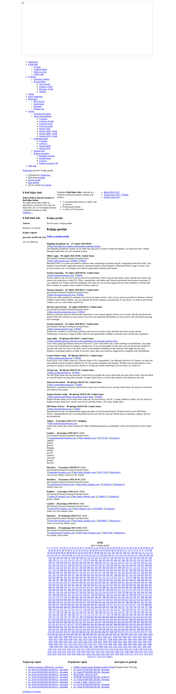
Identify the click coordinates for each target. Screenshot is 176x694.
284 (77, 570)
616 (107, 600)
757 (131, 612)
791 (54, 617)
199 (61, 562)
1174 (146, 654)
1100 (106, 647)
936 (92, 629)
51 (71, 550)
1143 (102, 651)
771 (80, 614)
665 (88, 604)
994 (107, 634)
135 (128, 555)
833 (111, 619)
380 (134, 577)
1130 (145, 649)
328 (142, 572)
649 (131, 602)
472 (73, 587)
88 (68, 553)
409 (142, 580)
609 (80, 600)
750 (104, 612)
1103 (120, 647)
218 (134, 562)
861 (115, 622)
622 (130, 600)
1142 (98, 651)
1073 (75, 644)
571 (142, 595)
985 (72, 634)
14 (75, 548)
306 (57, 572)
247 (142, 565)
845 (54, 622)
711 (57, 609)
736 (50, 612)
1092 (66, 647)
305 (54, 572)
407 (134, 580)
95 (87, 553)
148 (73, 557)
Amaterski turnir (41, 138)
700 (119, 607)
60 (96, 550)
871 (50, 624)
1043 (135, 639)
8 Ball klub (33, 64)
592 (119, 597)
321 (115, 572)
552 (69, 595)
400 (107, 580)
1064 (135, 642)
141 (151, 555)
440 (54, 585)
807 (115, 617)
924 (150, 627)
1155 (54, 654)
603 (57, 600)
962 (88, 632)
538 (119, 592)
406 (131, 580)
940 (107, 629)
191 (134, 560)
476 (88, 587)
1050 (65, 642)
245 (134, 565)
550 (61, 595)
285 (80, 570)
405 (127, 580)
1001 (135, 634)
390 (69, 580)
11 (67, 548)
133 (121, 555)
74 (134, 550)
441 (57, 585)
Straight (42, 91)
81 (49, 553)
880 (84, 624)
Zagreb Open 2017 (112, 197)
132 (117, 555)
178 (84, 560)
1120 (97, 649)
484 (119, 587)
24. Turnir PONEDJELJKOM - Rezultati (91, 687)
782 (123, 614)
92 (79, 553)
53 (77, 550)
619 (119, 600)
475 (84, 587)
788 (146, 614)
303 (150, 570)
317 (100, 572)
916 (119, 627)
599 (146, 597)
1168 (117, 654)
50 (68, 550)
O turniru (43, 119)
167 (146, 557)
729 (127, 609)
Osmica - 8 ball (45, 86)
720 (92, 609)
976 (142, 632)
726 (115, 609)
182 (100, 560)
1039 (115, 639)
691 (84, 607)
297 (127, 570)
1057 (100, 642)
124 (86, 555)
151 (84, 557)
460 (131, 585)
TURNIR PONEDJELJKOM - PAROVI (91, 677)
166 (142, 557)
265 (107, 567)
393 (80, 580)
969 (115, 632)
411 (150, 580)
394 (84, 580)
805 (107, 617)
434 (134, 582)
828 (92, 619)
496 (61, 590)
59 (93, 550)
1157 (64, 654)
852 (80, 622)
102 (109, 553)
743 (77, 612)
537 (115, 592)
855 (92, 622)
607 (73, 600)
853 (84, 622)
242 (123, 565)
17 (83, 548)
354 (138, 575)
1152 (146, 651)
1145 (112, 651)
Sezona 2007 (44, 128)
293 (111, 570)
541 (131, 592)
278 (54, 570)
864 (127, 622)
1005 (50, 637)
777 (104, 614)
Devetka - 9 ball (46, 89)
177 (80, 560)
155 (100, 557)
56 (85, 550)
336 (69, 575)
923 (146, 627)
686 (65, 607)
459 (127, 585)
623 (134, 600)
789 (150, 614)
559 (96, 595)
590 (111, 597)
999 (126, 634)
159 (115, 557)
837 (127, 619)
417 (69, 582)
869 (146, 622)
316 (96, 572)
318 (103, 572)
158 (111, 557)
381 (138, 577)
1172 (136, 654)
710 (54, 609)
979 (49, 634)
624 (138, 600)
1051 (70, 642)
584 (88, 597)
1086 (140, 644)
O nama (37, 67)
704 (134, 607)
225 (57, 565)
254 (65, 567)
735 (150, 609)
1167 (112, 654)
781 (119, 614)
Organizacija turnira (42, 114)
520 (50, 592)
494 (54, 590)
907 (84, 627)
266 (111, 567)
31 (122, 548)
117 (59, 555)
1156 (59, 654)
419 (77, 582)
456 (115, 585)
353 (134, 575)
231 (80, 565)
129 (105, 555)
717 (80, 609)
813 (138, 617)
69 (121, 550)
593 (123, 597)
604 (61, 600)
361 (61, 577)
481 (107, 587)
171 (57, 560)
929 (65, 629)
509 (111, 590)
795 (69, 617)
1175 (150, 654)
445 (73, 585)
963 (92, 632)
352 (131, 575)
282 (69, 570)
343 (96, 575)
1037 (105, 639)
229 (73, 565)
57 (88, 550)
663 (80, 604)
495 (57, 590)
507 (104, 590)
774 (92, 614)
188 (123, 560)
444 (69, 585)
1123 (111, 649)
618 (115, 600)
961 (84, 632)
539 (123, 592)
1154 (49, 654)
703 (131, 607)
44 (52, 550)
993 (103, 634)
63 (104, 550)
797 (77, 617)
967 (107, 632)
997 (118, 634)
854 (88, 622)
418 (73, 582)
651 (138, 602)
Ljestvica (43, 143)
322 (119, 572)
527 (77, 592)
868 (142, 622)
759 (138, 612)
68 (118, 550)
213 (115, 562)
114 (48, 555)
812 (134, 617)
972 (127, 632)
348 (115, 575)
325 (130, 572)
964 (96, 632)
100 (101, 553)
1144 (107, 651)
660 (69, 604)
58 (90, 550)
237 (104, 565)
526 (73, 592)
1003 (145, 634)
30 (119, 548)
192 (138, 560)
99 (98, 553)
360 (57, 577)
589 (107, 597)
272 (134, 567)
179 (88, 560)
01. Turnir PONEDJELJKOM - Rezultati (91, 684)
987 (80, 634)
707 (146, 607)
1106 (134, 647)
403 (119, 580)
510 (115, 590)
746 (88, 612)
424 (96, 582)
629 (54, 602)
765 (57, 614)
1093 (71, 647)
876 (69, 624)
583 (84, 597)
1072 (70, 644)
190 (131, 560)
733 (142, 609)
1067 (149, 642)
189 (127, 560)
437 (146, 582)
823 (73, 619)
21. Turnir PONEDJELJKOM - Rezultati (91, 679)
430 (119, 582)
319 (107, 572)
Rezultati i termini (47, 156)
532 (96, 592)
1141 (93, 651)
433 (131, 582)
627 (150, 600)
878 (77, 624)
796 (73, 617)
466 (50, 587)
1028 (60, 639)
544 (142, 592)
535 (107, 592)
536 (111, 592)
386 (54, 580)
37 (138, 548)
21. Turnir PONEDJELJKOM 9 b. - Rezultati (48, 682)
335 (65, 575)
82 (51, 553)
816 (150, 617)
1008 (65, 637)
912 (103, 627)
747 (92, 612)
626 (146, 600)
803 (100, 617)
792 (57, 617)
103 (113, 553)
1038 (110, 639)
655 (50, 604)
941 (111, 629)
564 (115, 595)
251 (54, 567)
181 (96, 560)
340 (84, 575)
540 (127, 592)
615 (103, 600)
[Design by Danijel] (32, 691)
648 (127, 602)
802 (96, 617)
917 (123, 627)
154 (96, 557)
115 (52, 555)
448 (84, 585)
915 (115, 627)
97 (93, 553)
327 (138, 572)
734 (146, 609)
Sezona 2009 (44, 146)
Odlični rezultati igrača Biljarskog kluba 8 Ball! (93, 667)
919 (130, 627)
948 (138, 629)
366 (80, 577)
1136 (69, 651)
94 (84, 553)
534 (104, 592)
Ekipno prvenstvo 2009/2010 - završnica (45, 667)
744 (80, 612)
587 (100, 597)
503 (88, 590)
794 (65, 617)
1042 (130, 639)
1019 (120, 637)
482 (111, 587)
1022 (134, 637)
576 (57, 597)
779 (111, 614)
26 (108, 548)
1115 (73, 649)
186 (115, 560)
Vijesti (31, 94)
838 (131, 619)
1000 (130, 634)
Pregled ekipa (45, 158)
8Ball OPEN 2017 (112, 192)
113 (150, 553)
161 (123, 557)
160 (119, 557)
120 (70, 555)
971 (123, 632)
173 (65, 560)
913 (107, 627)
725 (111, 609)
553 (73, 595)
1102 (115, 647)
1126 (126, 649)
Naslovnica (33, 62)
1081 (115, 644)
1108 (144, 647)
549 (57, 595)
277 (50, 570)
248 (146, 565)
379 (131, 577)
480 (104, 587)
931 (73, 629)
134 (124, 555)
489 (138, 587)
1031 (75, 639)
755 (123, 612)
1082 (120, 644)
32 (125, 548)
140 (147, 555)
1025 (149, 637)
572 (146, 595)
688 (73, 607)
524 (65, 592)
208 (96, 562)
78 (145, 550)
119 (67, 555)
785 (134, 614)
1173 (141, 654)
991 (95, 634)
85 (60, 553)
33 (127, 548)
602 (54, 600)
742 (73, 612)
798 (80, 617)
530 (88, 592)
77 (143, 550)
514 (130, 590)
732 (138, 609)
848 (65, 622)
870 (150, 622)
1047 (50, 642)
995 (110, 634)
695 (100, 607)
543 (138, 592)
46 (57, 550)
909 (92, 627)
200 (65, 562)
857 (100, 622)
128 (101, 555)
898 (50, 627)
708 (150, 607)
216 (127, 562)
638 (88, 602)
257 (77, 567)
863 (123, 622)
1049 (60, 642)
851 (77, 622)
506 (100, 590)
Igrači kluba (39, 104)
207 (92, 562)
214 (119, 562)
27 (111, 548)
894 (138, 624)
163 (131, 557)
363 (69, 577)
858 (104, 622)
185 (111, 560)
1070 (60, 644)
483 (115, 587)
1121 (102, 649)
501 (80, 590)
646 (119, 602)
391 (73, 580)
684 (57, 607)
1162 (88, 654)
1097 (91, 647)
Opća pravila (44, 84)
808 (119, 617)
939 (104, 629)
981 (57, 634)
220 (142, 562)
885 (104, 624)
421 (84, 582)
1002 (140, 634)
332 (54, 575)
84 (57, 553)
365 (77, 577)
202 (73, 562)
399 (104, 580)
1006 (55, 637)
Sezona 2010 (44, 148)
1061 (120, 642)
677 (134, 604)
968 (111, 632)
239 (111, 565)
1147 (122, 651)
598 (142, 597)
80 (151, 550)
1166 (107, 654)
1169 (122, 654)
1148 (126, 651)
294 (115, 570)
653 (146, 602)
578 (65, 597)
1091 (61, 647)
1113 (64, 649)
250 (50, 567)
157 (107, 557)
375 (115, 577)
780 (115, 614)
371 (100, 577)
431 (123, 582)
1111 (55, 649)
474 (80, 587)
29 (116, 548)
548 (54, 595)
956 (65, 632)
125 (90, 555)
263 (100, 567)
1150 (136, 651)
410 (146, 580)
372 (104, 577)
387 (57, 580)
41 (149, 548)
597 (138, 597)
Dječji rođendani (35, 96)
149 (77, 557)
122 (78, 555)
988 (84, 634)
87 (65, 553)
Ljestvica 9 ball (45, 124)
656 (54, 604)
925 (50, 629)
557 (88, 595)
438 (150, 582)
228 (69, 565)
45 (55, 550)
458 (123, 585)
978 (150, 632)
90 (73, 553)
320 (111, 572)
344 (100, 575)
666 (92, 604)
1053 (80, 642)
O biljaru (32, 77)
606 (69, 600)
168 (150, 557)
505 (96, 590)
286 (84, 570)
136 (132, 555)
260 (88, 567)
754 (119, 612)
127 (97, 555)
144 (57, 557)
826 (84, 619)
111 (143, 553)
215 (123, 562)
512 (123, 590)
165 (138, 557)
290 (100, 570)
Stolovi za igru (40, 72)
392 (77, 580)
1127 (130, 649)
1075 (85, 644)
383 (146, 577)
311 (77, 572)
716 (77, 609)
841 (142, 619)
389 (65, 580)
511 (119, 590)
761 (146, 612)
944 (123, 629)
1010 (75, 637)
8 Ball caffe (39, 74)
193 (142, 560)
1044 (140, 639)
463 (142, 585)
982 (60, 634)
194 (146, 560)
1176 (89, 656)
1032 (80, 639)
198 (57, 562)
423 (92, 582)
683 (54, 607)
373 (107, 577)
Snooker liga (39, 151)
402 (115, 580)
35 (133, 548)
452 (100, 585)
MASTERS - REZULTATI (85, 674)
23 (100, 548)
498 (69, 590)
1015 (100, 637)
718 (84, 609)
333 (57, 575)
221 (146, 562)
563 (111, 595)
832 (107, 619)
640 (96, 602)
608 (77, 600)
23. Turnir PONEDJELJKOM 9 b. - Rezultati (48, 677)
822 (69, 619)
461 (134, 585)
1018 (115, 637)
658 (61, 604)
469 (61, 587)
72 (129, 550)
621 (127, 600)
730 (130, 609)
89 (71, 553)
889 (119, 624)
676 (131, 604)
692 (88, 607)
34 (130, 548)
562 (107, 595)
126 (94, 555)
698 (111, 607)
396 (92, 580)
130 (109, 555)
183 (104, 560)
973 (131, 632)
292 (107, 570)
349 (119, 575)
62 (101, 550)
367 (84, 577)
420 (80, 582)
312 (80, 572)
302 (146, 570)
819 (57, 619)
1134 (59, 651)
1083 (125, 644)
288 (92, 570)
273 (138, 567)
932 (77, 629)
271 (131, 567)
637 (84, 602)
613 (96, 600)
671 (111, 604)
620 (123, 600)
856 (96, 622)
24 (103, 548)
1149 (131, 651)
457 (119, 585)
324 (127, 572)
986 (76, 634)
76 (140, 550)
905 (77, 627)
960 (80, 632)
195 (150, 560)
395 (88, 580)
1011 (80, 637)
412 (50, 582)
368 (88, 577)
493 (50, 590)
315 (92, 572)
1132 (49, 651)
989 (87, 634)
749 (100, 612)
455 (111, 585)
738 (57, 612)
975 (138, 632)
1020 (125, 637)
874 (61, 624)
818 (54, 619)
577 (61, 597)
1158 (69, 654)
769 (73, 614)
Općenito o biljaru (41, 79)
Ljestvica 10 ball (46, 121)
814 (142, 617)
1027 (55, 639)
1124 (116, 649)
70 (123, 550)
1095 (81, 647)
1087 (144, 644)
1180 (109, 656)
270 (127, 567)
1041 (125, 639)
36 (136, 548)
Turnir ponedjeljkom (42, 116)
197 (54, 562)
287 (88, 570)
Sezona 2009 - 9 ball (48, 131)
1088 (149, 644)
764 (54, 614)
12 (70, 548)
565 (119, 595)
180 (92, 560)
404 (123, 580)
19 (89, 548)
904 (73, 627)
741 (69, 612)
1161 (83, 654)
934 (84, 629)
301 (142, 570)
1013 (90, 637)
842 (146, 619)
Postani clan (39, 109)
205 (84, 562)
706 (142, 607)
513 (127, 590)
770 (77, 614)
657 (57, 604)
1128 (135, 649)
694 (96, 607)
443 (65, 585)
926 (54, 629)
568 (131, 595)
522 (57, 592)
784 (131, 614)
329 (146, 572)
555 (80, 595)
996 (114, 634)
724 (107, 609)
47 (60, 550)
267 (115, 567)
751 (107, 612)
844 (50, 622)
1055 (90, 642)
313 (84, 572)
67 (115, 550)
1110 (50, 649)
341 (88, 575)
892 (131, 624)
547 (50, 595)
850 (73, 622)
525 (69, 592)
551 (65, 595)
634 (73, 602)
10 (64, 548)
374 (111, 577)
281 (65, 570)
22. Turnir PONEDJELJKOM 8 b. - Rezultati (48, 679)
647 (123, 602)
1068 (50, 644)
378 (127, 577)
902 (65, 627)
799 (84, 617)
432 (127, 582)
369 (92, 577)
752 (111, 612)
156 (104, 557)
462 (138, 585)
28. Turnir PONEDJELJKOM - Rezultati (91, 669)
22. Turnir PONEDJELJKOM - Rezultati (91, 672)
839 (134, 619)
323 (123, 572)
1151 (141, 651)
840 (138, 619)
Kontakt (41, 177)
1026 (50, 639)
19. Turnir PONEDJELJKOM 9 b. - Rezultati (48, 687)
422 (88, 582)
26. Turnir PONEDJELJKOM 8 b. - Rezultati (48, 669)
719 (88, 609)
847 (61, 622)
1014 (95, 637)
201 (69, 562)
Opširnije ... (28, 212)
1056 (95, 642)
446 (77, 585)
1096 (86, 647)
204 (80, 562)
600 (150, 597)
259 (84, 567)
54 (79, 550)
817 (50, 619)
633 (69, 602)
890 (123, 624)
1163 (93, 654)
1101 (110, 647)
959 (77, 632)
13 (72, 548)
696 (104, 607)
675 (127, 604)
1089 (51, 647)
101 (105, 553)
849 (69, 622)
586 (96, 597)
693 (92, 607)
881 (88, 624)
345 (104, 575)
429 (115, 582)
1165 (102, 654)
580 (73, 597)
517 (142, 590)
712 (61, 609)
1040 (120, 639)
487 (131, 587)
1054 (85, 642)
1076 (90, 644)
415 (61, 582)
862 (119, 622)
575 (54, 597)
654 (150, 602)
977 (146, 632)
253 (61, 567)
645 (115, 602)
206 (88, 562)
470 (65, 587)
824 (77, 619)
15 (78, 548)
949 (142, 629)
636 (80, 602)
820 (61, 619)
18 (86, 548)
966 (104, 632)
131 (113, 555)
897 (150, 624)
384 (150, 577)
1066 (144, 642)
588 (104, 597)
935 (88, 629)
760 (142, 612)
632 (65, 602)
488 (134, 587)
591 (115, 597)
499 (73, 590)
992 (99, 634)
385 (50, 580)
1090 (56, 647)
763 (50, 614)
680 (146, 604)
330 (150, 572)
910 (96, 627)
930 (69, 629)
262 (96, 567)
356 (146, 575)
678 (138, 604)
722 (100, 609)
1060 (115, 642)
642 (104, 602)
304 (50, 572)
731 (134, 609)
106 (124, 553)
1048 (55, 642)
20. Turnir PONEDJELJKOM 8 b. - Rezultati (48, 684)
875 (65, 624)
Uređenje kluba (40, 69)
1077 (95, 644)
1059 (110, 642)
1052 (75, 642)
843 (150, 619)
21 (94, 548)
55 (82, 550)
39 (144, 548)
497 (65, 590)
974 (134, 632)
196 (50, 562)
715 (73, 609)
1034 (90, 639)
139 (144, 555)
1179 (104, 656)
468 (57, 587)
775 (96, 614)
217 (130, 562)
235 (96, 565)
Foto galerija (33, 182)
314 (88, 572)
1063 (130, 642)
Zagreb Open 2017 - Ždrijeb (116, 195)
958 (73, 632)
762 (150, 612)
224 (54, 565)
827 (88, 619)
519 (150, 590)
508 (107, 590)
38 (141, 548)
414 (57, 582)
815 (146, 617)
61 (99, 550)
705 (138, 607)
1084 (130, 644)
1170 (126, 654)
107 (128, 553)
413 (54, 582)
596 (134, 597)
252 (57, 567)
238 (107, 565)
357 (150, 575)
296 (123, 570)
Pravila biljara (40, 81)
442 (61, 585)
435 (138, 582)
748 (96, 612)
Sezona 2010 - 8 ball (48, 136)
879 (80, 624)
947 (134, 629)
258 (80, 567)
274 (142, 567)
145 (61, 557)
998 (122, 634)
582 (80, 597)
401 (111, 580)
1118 (87, 649)
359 (54, 577)
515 (134, 590)
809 (123, 617)
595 (131, 597)
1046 (149, 639)
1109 (149, 647)
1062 (125, 642)
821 (65, 619)
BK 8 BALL (39, 101)
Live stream (46, 185)
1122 (106, 649)
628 (50, 602)
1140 (88, 651)
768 (69, 614)
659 (65, 604)
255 (69, 567)
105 (120, 553)
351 (127, 575)
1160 (78, 654)
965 (100, 632)
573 (150, 595)
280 (61, 570)
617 (111, 600)
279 (57, 570)
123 (82, 555)
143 (54, 557)
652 (142, 602)
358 (50, 577)
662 (77, 604)
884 (100, 624)
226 (61, 565)
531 (92, 592)
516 (138, 590)
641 (100, 602)
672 (115, 604)
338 (77, 575)
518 (146, 590)
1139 (83, 651)
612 (92, 600)
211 (107, 562)
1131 (150, 649)
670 (107, 604)
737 (54, 612)
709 (50, 609)
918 (127, 627)
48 (63, 550)
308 (65, 572)
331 (50, 575)
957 (69, 632)
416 (65, 582)
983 (64, 634)
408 (138, 580)
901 (61, 627)
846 (57, 622)
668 (100, 604)
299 (134, 570)
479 (100, 587)
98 (95, 553)
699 (115, 607)
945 (127, 629)
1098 (96, 647)
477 (92, 587)
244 (131, 565)
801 (92, 617)
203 (77, 562)
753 (115, 612)
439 (50, 585)
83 (54, 553)
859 (107, 622)
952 (50, 632)
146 (65, 557)
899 (54, 627)
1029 (65, 639)
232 (84, 565)
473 (77, 587)
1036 (100, 639)
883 (96, 624)
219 (138, 562)
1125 (121, 649)
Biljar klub (32, 99)
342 (92, 575)
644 (111, 602)
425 (100, 582)
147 (69, 557)
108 (132, 553)
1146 (117, 651)
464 (146, 585)
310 (73, 572)
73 (132, 550)
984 (68, 634)
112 (147, 553)
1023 (139, 637)
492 (150, 587)
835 (119, 619)
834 (115, 619)
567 (127, 595)
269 (123, 567)
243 (127, 565)
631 (61, 602)
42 (152, 548)
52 (74, 550)
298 (131, 570)
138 (140, 555)
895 (142, 624)
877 (73, 624)
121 (74, 555)
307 (61, 572)
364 (73, 577)
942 (115, 629)
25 (105, 548)
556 (84, 595)
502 (84, 590)
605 (65, 600)
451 (96, 585)
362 (65, 577)
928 (61, 629)
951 (150, 629)
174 (69, 560)
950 (146, 629)
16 (81, 548)
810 (127, 617)
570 (138, 595)
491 (146, 587)
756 (127, 612)
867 (138, 622)
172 (61, 560)
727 (119, 609)
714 (69, 609)
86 (62, 553)
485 (123, 587)
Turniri (31, 111)
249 (150, 565)
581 (77, 597)
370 (96, 577)
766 (61, 614)
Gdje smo (32, 166)
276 (150, 567)
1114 (69, 649)
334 (61, 575)
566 (123, 595)
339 (80, 575)
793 (61, 617)
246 (138, 565)
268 (119, 567)
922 (142, 627)
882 (92, 624)
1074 (80, 644)
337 (73, 575)
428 (111, 582)
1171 (131, 654)
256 (73, 567)
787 (142, 614)
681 (150, 604)
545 (146, 592)
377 (123, 577)
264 (104, 567)
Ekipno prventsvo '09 (48, 163)
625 (142, 600)
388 (61, 580)
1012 (85, 637)
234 (92, 565)
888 (115, 624)
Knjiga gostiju (34, 180)
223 (50, 565)
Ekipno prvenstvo (41, 153)
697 (107, 607)
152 (88, 557)
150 (80, 557)
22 (97, 548)
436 (142, 582)
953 (54, 632)
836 (123, 619)
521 (54, 592)
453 (104, 585)
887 (111, 624)
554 (77, 595)
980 (53, 634)
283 (73, 570)
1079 (105, 644)
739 (61, 612)
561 (104, 595)
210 (104, 562)
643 (107, 602)
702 (127, 607)
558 (92, 595)
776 (100, 614)
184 (107, 560)
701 (123, 607)
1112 (59, 649)
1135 (64, 651)
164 (134, 557)
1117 (83, 649)
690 (80, 607)
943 (119, 629)
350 (123, 575)
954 (57, 632)
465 (150, 585)
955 (61, 632)
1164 (98, 654)
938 (100, 629)
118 (63, 555)
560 (100, 595)
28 (114, 548)
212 (111, 562)
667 (96, 604)
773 (88, 614)
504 (92, 590)
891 (127, 624)
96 (90, 553)
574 (50, 597)
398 (100, 580)
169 (50, 560)
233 (88, 565)
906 (80, 627)
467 (54, 587)
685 (61, 607)
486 (127, 587)
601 (50, 600)
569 (134, 595)
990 (91, 634)
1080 (110, 644)
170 (54, 560)
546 (150, 592)
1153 (150, 651)
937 (96, 629)
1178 (99, 656)
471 (69, 587)
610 (84, 600)
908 (88, 627)
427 (107, 582)
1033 (85, 639)
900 (57, 627)
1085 (135, 644)
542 (134, 592)
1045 (144, 639)
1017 (110, 637)
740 (65, 612)
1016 (105, 637)
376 (119, 577)
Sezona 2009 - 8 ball (48, 133)
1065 (140, 642)
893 (134, 624)
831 (104, 619)
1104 (125, 647)
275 (146, 567)
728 (123, 609)
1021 (129, 637)
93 (82, 553)
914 (111, 627)
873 (57, 624)
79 (148, 550)
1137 (74, 651)
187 (119, 560)
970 (119, 632)
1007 (60, 637)
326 (134, 572)
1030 (70, 639)
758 (134, 612)
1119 (92, 649)
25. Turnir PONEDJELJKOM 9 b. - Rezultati (48, 672)
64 (107, 550)
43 (49, 550)
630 (57, 602)
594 (127, 597)
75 (137, 550)
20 (92, 548)
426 (104, 582)
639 (92, 602)
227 (65, 565)
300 (138, 570)
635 (77, 602)
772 (84, 614)
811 (130, 617)
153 (92, 557)
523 (61, 592)
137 (136, 555)
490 (142, 587)
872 (54, 624)
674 (123, 604)
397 (96, 580)
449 (88, 585)
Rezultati (37, 106)
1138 (78, 651)
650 (134, 602)
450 (92, 585)
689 (77, 607)
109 (136, 553)
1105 (130, 647)
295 (119, 570)
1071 (65, 644)
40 (147, 548)
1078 (100, 644)
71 (126, 550)
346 (107, 575)
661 (73, 604)
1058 (105, 642)
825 (80, 619)
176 (77, 560)
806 (111, 617)
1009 (70, 637)
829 (96, 619)
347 (111, 575)
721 (96, 609)
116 (55, 555)
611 (88, 600)
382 (142, 577)
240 (115, 565)
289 (96, 570)
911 (100, 627)
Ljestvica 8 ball (45, 126)
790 (50, 617)
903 (69, 627)
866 (134, 622)
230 (77, 565)
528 (80, 592)
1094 (76, 647)
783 (127, 614)
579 (69, 597)
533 (100, 592)
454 (107, 585)
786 (138, 614)
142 (50, 557)
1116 (78, 649)
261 (92, 567)
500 (77, 590)
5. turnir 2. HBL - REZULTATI (87, 682)
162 (127, 557)
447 (80, 585)
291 (104, 570)
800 (88, 617)
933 (80, 629)
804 (104, 617)
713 (65, 609)
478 (96, 587)
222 (150, 562)
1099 (101, 647)
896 (146, 624)
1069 (55, 644)
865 (131, 622)
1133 (54, 651)
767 (65, 614)
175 (73, 560)
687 (69, 607)
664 (84, 604)
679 (142, 604)
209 (100, 562)
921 (138, 627)
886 (107, 624)
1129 (140, 649)
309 (69, 572)
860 (111, 622)
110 (139, 553)
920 (134, 627)
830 (100, 619)
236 (100, 565)
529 (84, 592)
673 (119, 604)
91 (76, 553)
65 (110, 550)
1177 (94, 656)
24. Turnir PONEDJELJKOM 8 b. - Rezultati (48, 674)
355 (142, 575)
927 (57, 629)
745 (84, 612)
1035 (95, 639)
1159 (74, 654)
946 (131, 629)
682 (50, 607)
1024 (144, 637)
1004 (150, 634)
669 (104, 604)
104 (117, 553)
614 (100, 600)
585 (92, 597)
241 (119, 565)
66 (112, 550)
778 (107, 614)
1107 (139, 647)
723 (103, 609)
